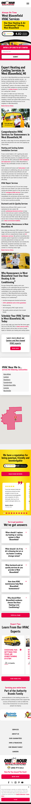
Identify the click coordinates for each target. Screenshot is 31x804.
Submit (15, 57)
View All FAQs (15, 615)
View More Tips (15, 679)
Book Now (15, 348)
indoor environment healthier (12, 220)
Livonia (6, 388)
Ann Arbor (7, 374)
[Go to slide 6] (16, 513)
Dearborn (6, 379)
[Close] (29, 787)
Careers (15, 752)
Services (15, 730)
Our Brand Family (16, 747)
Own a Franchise (15, 743)
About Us (15, 734)
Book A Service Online (7, 106)
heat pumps (22, 168)
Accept (15, 799)
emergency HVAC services (13, 192)
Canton (6, 377)
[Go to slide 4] (11, 513)
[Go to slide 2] (6, 513)
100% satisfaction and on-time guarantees (14, 303)
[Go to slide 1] (4, 513)
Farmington (7, 382)
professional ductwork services (14, 211)
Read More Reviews (15, 474)
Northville (7, 390)
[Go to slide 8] (21, 513)
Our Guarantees (15, 738)
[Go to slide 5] (14, 513)
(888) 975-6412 (17, 768)
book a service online (23, 326)
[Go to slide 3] (9, 513)
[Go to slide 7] (19, 513)
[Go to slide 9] (24, 513)
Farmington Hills (9, 385)
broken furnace (13, 89)
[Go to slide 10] (26, 513)
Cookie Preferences (20, 794)
